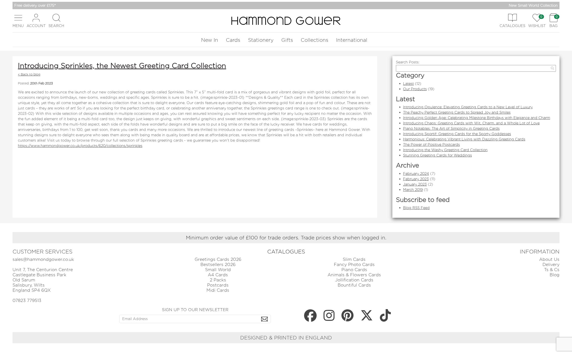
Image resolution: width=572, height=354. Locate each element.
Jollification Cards (354, 280)
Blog (554, 274)
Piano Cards (354, 269)
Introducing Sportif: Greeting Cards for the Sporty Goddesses (457, 134)
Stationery (260, 40)
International (351, 40)
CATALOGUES (286, 251)
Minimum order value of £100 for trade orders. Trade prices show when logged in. (286, 238)
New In (209, 40)
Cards (233, 40)
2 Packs (218, 280)
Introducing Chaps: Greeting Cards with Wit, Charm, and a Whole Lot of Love (471, 123)
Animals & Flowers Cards (354, 274)
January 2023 (415, 184)
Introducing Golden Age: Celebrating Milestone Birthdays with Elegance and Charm (476, 118)
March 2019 (413, 190)
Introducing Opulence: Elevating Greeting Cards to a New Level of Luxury (468, 107)
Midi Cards (217, 290)
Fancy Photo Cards (354, 264)
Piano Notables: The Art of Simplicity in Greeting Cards (451, 128)
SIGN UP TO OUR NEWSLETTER (195, 309)
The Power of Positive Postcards (431, 144)
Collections (314, 40)
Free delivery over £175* (35, 5)
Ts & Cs (551, 269)
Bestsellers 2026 (218, 264)
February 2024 (416, 174)
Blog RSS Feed (416, 208)
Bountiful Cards (354, 285)
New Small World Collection (533, 5)
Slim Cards (354, 259)
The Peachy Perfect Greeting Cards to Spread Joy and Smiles (457, 112)
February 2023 (416, 179)
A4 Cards (218, 274)
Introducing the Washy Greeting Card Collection (445, 150)
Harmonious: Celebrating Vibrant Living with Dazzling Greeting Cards (464, 139)
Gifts (287, 40)
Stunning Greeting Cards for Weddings (437, 155)
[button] (18, 21)
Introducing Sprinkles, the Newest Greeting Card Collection (122, 65)
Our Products (415, 89)
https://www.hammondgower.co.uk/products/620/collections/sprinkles (80, 146)
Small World (218, 269)
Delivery (551, 264)
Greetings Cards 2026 (218, 259)
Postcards (218, 285)
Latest (408, 84)
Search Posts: (407, 62)
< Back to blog (29, 74)
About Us (549, 259)
